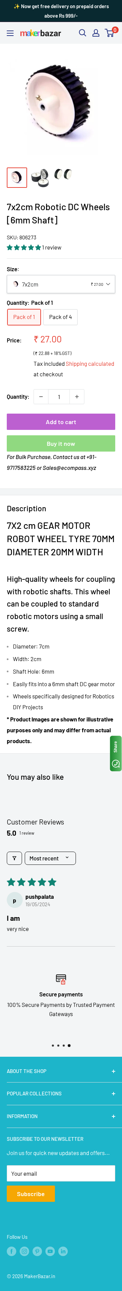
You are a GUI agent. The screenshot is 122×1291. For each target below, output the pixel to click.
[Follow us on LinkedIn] (63, 1251)
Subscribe (31, 1193)
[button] (24, 247)
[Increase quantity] (77, 397)
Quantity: (18, 396)
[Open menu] (10, 33)
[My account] (96, 33)
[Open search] (82, 33)
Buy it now (61, 443)
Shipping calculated (90, 363)
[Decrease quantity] (41, 397)
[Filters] (14, 858)
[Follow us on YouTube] (50, 1251)
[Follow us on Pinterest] (37, 1251)
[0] (109, 33)
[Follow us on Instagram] (24, 1251)
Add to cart (61, 421)
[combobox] (61, 284)
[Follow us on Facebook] (11, 1251)
